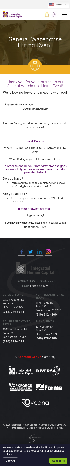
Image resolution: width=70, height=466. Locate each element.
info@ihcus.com (38, 286)
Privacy (59, 427)
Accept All (58, 460)
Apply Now (54, 14)
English (58, 4)
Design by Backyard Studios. (41, 427)
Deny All (10, 460)
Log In (47, 14)
